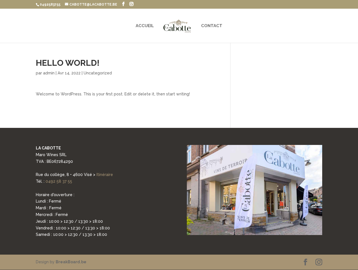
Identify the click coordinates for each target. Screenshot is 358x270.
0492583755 (50, 4)
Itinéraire (104, 174)
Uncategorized (98, 73)
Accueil (145, 26)
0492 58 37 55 (59, 181)
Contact (211, 26)
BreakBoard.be (71, 262)
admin (49, 73)
